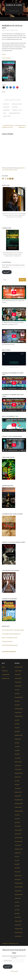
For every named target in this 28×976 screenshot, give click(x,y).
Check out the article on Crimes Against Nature (13, 630)
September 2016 (19, 894)
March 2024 (18, 674)
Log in (3, 667)
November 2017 (18, 841)
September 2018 (19, 811)
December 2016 (18, 883)
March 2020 (18, 758)
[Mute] (22, 388)
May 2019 (17, 784)
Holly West (15, 107)
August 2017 (18, 852)
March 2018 (18, 826)
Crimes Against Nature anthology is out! (11, 633)
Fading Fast (6, 107)
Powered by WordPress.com (10, 943)
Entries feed (5, 670)
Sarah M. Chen (14, 30)
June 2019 (17, 780)
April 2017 (17, 868)
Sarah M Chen (14, 5)
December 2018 (18, 799)
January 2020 (18, 765)
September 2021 (19, 716)
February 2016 (18, 921)
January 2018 (18, 833)
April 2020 (17, 754)
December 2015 (18, 928)
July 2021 (17, 720)
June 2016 (17, 905)
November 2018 (18, 803)
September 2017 (19, 849)
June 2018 (17, 814)
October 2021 (18, 712)
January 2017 (18, 879)
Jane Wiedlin (6, 110)
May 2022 (17, 701)
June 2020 (17, 746)
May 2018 (17, 818)
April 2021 (17, 731)
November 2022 (18, 697)
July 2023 (17, 689)
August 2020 (18, 739)
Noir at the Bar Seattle (7, 641)
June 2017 (17, 860)
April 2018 (17, 822)
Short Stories (18, 99)
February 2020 (18, 761)
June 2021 (17, 723)
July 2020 (17, 742)
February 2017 (18, 875)
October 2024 (18, 670)
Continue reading (14, 971)
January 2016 (18, 924)
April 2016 (17, 913)
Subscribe (6, 272)
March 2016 (18, 917)
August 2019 (18, 777)
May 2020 (17, 750)
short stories (7, 116)
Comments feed (5, 674)
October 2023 (18, 686)
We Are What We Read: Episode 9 (10, 645)
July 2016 (17, 902)
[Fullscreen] (24, 388)
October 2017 (18, 845)
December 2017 (18, 837)
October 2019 (18, 769)
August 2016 (18, 898)
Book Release (12, 99)
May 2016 (17, 909)
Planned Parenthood (14, 113)
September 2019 (19, 773)
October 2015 (18, 936)
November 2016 (18, 887)
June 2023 (17, 693)
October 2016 (18, 890)
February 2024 (18, 678)
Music (4, 113)
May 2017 (17, 864)
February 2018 (18, 830)
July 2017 (17, 856)
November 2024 (18, 667)
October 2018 (18, 807)
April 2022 (17, 704)
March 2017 (18, 871)
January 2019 (18, 795)
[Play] (3, 388)
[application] (14, 383)
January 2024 (18, 682)
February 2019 (18, 792)
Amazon (4, 54)
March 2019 (18, 788)
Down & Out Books (6, 58)
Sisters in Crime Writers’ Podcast (9, 637)
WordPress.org (5, 678)
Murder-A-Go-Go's (17, 110)
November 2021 (18, 708)
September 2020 (19, 735)
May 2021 (17, 727)
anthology (6, 99)
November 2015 (18, 932)
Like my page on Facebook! (9, 651)
